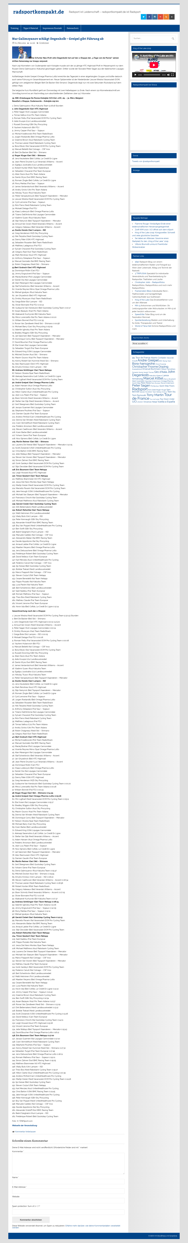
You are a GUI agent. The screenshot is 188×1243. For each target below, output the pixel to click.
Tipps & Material (30, 28)
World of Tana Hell (143, 326)
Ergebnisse (44, 43)
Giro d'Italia (160, 371)
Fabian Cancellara (168, 369)
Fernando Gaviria (137, 372)
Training (15, 28)
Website (15, 1197)
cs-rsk (32, 43)
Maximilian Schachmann (153, 381)
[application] (154, 65)
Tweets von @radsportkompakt (146, 161)
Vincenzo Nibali (150, 402)
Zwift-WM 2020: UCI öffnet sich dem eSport (154, 229)
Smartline (173, 1236)
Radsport (140, 389)
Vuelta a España (166, 401)
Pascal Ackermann (167, 383)
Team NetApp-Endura (160, 392)
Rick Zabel (152, 390)
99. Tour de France (141, 357)
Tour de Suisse (154, 399)
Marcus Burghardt (170, 379)
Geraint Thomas (148, 372)
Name (15, 1177)
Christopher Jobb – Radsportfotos (150, 282)
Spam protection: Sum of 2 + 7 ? (26, 1206)
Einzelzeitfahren (137, 369)
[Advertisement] (154, 193)
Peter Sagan (141, 385)
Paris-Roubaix (155, 383)
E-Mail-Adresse (19, 1187)
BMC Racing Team (165, 361)
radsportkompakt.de (38, 11)
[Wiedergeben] (135, 75)
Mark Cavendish (138, 381)
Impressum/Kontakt (52, 28)
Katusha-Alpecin (155, 376)
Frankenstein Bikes (143, 291)
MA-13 (137, 305)
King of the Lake (142, 300)
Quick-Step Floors (166, 386)
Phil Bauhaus (155, 386)
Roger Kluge (161, 390)
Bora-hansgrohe (143, 363)
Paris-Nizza (146, 383)
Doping (163, 366)
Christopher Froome (145, 366)
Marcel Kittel (153, 378)
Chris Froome (160, 364)
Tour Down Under (167, 399)
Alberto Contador (158, 357)
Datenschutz (73, 28)
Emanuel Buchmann (152, 369)
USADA (140, 402)
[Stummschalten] (168, 75)
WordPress (161, 1236)
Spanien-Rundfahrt (146, 392)
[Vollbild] (172, 75)
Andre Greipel (148, 360)
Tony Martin (155, 395)
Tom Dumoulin (139, 395)
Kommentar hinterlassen (25, 1132)
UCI (134, 401)
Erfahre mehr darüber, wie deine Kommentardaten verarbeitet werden (66, 1227)
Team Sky (171, 392)
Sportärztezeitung (143, 320)
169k (137, 262)
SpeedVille (140, 314)
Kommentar (18, 1151)
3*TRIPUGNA (140, 273)
